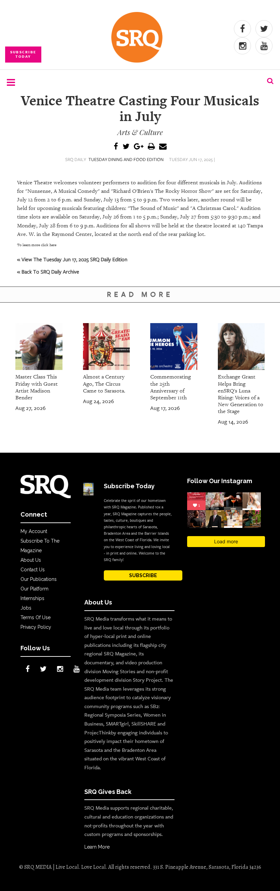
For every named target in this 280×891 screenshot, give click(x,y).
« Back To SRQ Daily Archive (48, 271)
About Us (30, 560)
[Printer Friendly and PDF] (151, 147)
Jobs (25, 608)
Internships (32, 598)
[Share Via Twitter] (126, 147)
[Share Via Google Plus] (138, 147)
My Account (33, 531)
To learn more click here (36, 245)
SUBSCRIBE (143, 575)
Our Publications (38, 579)
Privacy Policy (35, 627)
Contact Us (32, 569)
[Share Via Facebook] (116, 147)
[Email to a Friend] (163, 147)
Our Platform (34, 588)
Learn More (97, 847)
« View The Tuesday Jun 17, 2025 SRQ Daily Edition (72, 259)
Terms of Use (35, 617)
